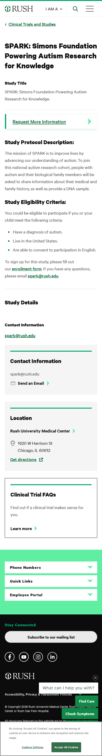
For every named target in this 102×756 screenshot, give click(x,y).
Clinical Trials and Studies (32, 24)
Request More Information (39, 121)
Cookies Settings (32, 747)
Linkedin (52, 657)
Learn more (21, 528)
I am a (52, 8)
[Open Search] (75, 8)
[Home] (20, 678)
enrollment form (27, 268)
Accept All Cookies (66, 747)
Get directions (23, 459)
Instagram (38, 657)
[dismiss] (95, 678)
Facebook (9, 657)
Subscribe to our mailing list (51, 636)
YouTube (24, 657)
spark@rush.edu (43, 275)
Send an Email (31, 383)
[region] (51, 738)
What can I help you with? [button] (69, 688)
